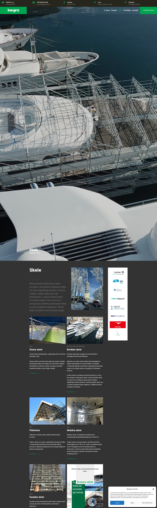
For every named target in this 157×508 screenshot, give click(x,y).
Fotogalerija (32, 373)
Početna (32, 253)
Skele (120, 10)
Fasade (114, 10)
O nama (107, 10)
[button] (153, 489)
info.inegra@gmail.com (43, 4)
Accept (117, 503)
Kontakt (135, 10)
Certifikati (127, 10)
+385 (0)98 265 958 (42, 2)
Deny (132, 503)
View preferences (147, 503)
